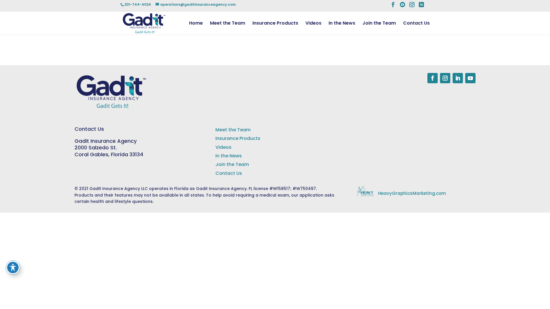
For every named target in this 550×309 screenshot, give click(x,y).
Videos (313, 23)
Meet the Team (227, 23)
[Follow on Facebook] (432, 78)
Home (196, 23)
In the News (342, 23)
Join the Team (379, 23)
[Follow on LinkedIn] (458, 78)
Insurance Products (275, 23)
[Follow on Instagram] (445, 78)
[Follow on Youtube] (470, 78)
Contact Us (416, 23)
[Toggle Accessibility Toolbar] (13, 267)
